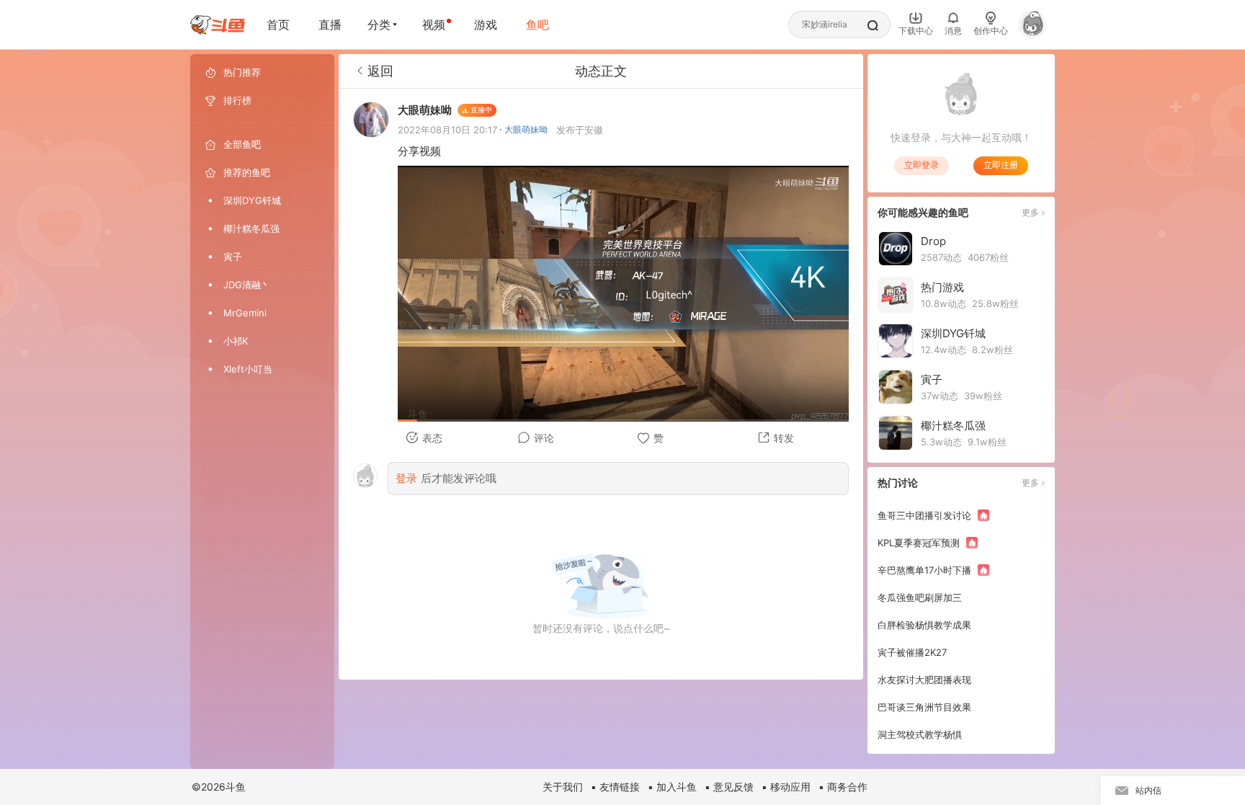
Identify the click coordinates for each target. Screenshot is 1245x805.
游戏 (485, 24)
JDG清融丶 (246, 284)
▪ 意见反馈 (729, 786)
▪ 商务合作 (842, 786)
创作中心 (990, 30)
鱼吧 (537, 24)
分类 (379, 24)
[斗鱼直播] (217, 24)
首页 (278, 24)
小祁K (235, 341)
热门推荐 (242, 72)
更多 (1030, 212)
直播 (330, 24)
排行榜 (237, 100)
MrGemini (245, 313)
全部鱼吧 (242, 144)
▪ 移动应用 (786, 786)
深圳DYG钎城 (252, 200)
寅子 (232, 256)
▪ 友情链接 (615, 786)
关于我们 (563, 786)
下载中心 (915, 30)
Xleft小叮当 (247, 369)
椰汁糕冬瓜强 (251, 228)
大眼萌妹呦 (526, 129)
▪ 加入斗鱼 (672, 786)
